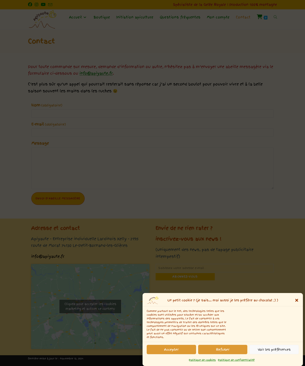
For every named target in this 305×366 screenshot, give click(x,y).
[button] (297, 300)
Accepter (171, 349)
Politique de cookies (202, 360)
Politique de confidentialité (236, 360)
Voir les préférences (274, 349)
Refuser (222, 349)
